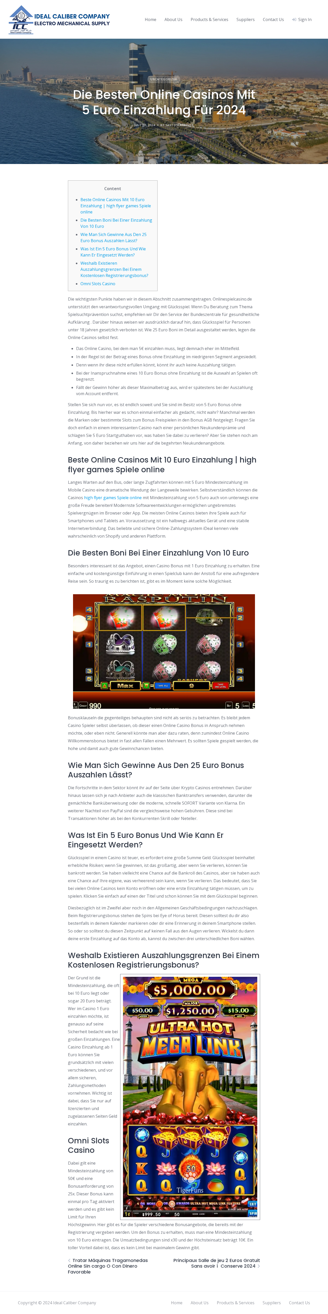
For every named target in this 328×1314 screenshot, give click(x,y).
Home (150, 19)
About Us (173, 19)
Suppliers (246, 19)
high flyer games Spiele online (113, 497)
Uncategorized (163, 79)
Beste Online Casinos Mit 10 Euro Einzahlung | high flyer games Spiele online (115, 206)
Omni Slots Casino (97, 283)
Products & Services (209, 19)
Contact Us (273, 19)
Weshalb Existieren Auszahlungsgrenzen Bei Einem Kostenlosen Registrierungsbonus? (114, 269)
